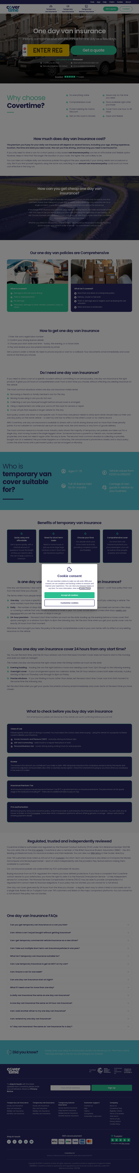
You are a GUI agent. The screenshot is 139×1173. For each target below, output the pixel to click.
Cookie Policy (85, 588)
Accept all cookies (69, 595)
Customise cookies (69, 603)
